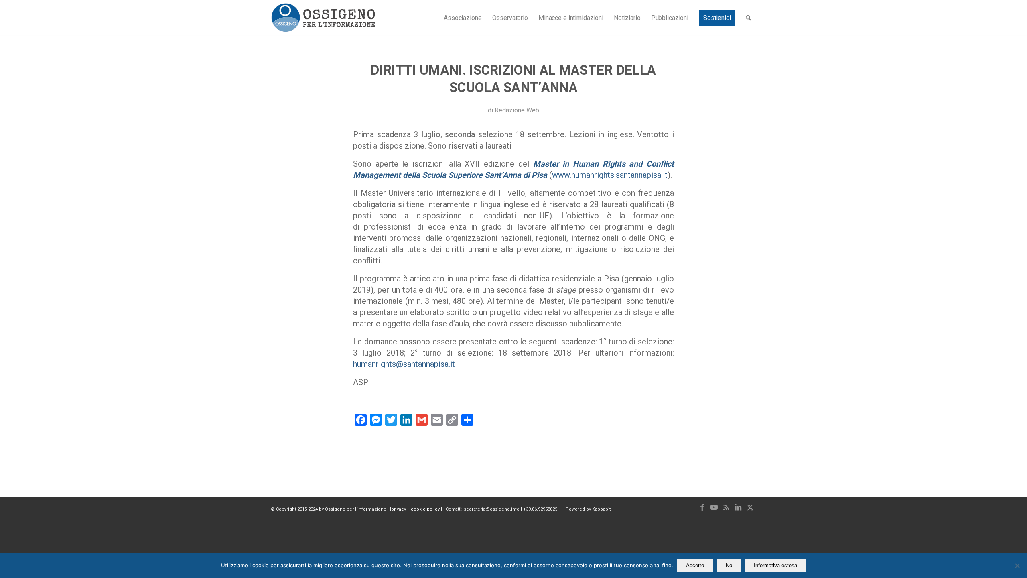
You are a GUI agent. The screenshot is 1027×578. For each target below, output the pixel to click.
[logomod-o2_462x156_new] (323, 18)
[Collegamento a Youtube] (714, 507)
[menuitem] (462, 18)
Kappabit (601, 509)
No (729, 565)
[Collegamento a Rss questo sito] (726, 507)
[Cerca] (748, 18)
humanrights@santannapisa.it (404, 364)
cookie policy (426, 509)
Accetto (695, 565)
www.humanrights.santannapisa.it (610, 175)
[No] (1017, 566)
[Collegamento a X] (750, 507)
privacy (399, 509)
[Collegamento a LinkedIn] (738, 507)
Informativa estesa (775, 565)
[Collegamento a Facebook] (702, 507)
